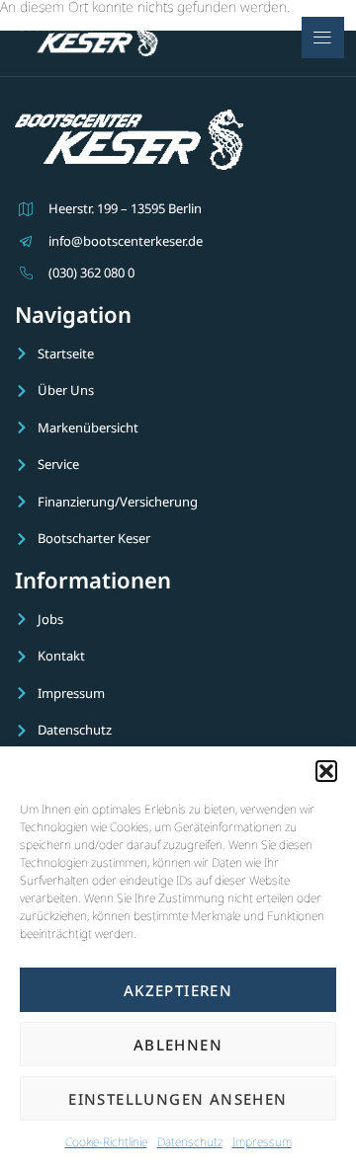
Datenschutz (189, 1141)
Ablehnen (178, 1044)
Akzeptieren (178, 990)
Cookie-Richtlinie (106, 1141)
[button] (326, 771)
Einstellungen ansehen (177, 1099)
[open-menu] (323, 37)
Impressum (262, 1141)
